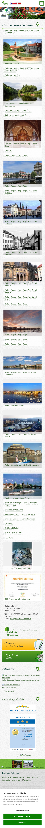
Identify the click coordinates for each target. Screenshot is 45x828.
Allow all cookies (22, 816)
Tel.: (6, 614)
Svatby (18, 780)
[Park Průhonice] (17, 764)
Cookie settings (22, 810)
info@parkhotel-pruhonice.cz (20, 619)
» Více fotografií (8, 691)
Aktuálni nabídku (32, 777)
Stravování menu (8, 780)
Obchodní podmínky (13, 699)
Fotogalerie (27, 780)
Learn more (18, 804)
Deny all (22, 822)
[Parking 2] (28, 764)
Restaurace (6, 777)
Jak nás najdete (18, 777)
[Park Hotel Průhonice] (6, 767)
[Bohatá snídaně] (38, 767)
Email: (6, 619)
